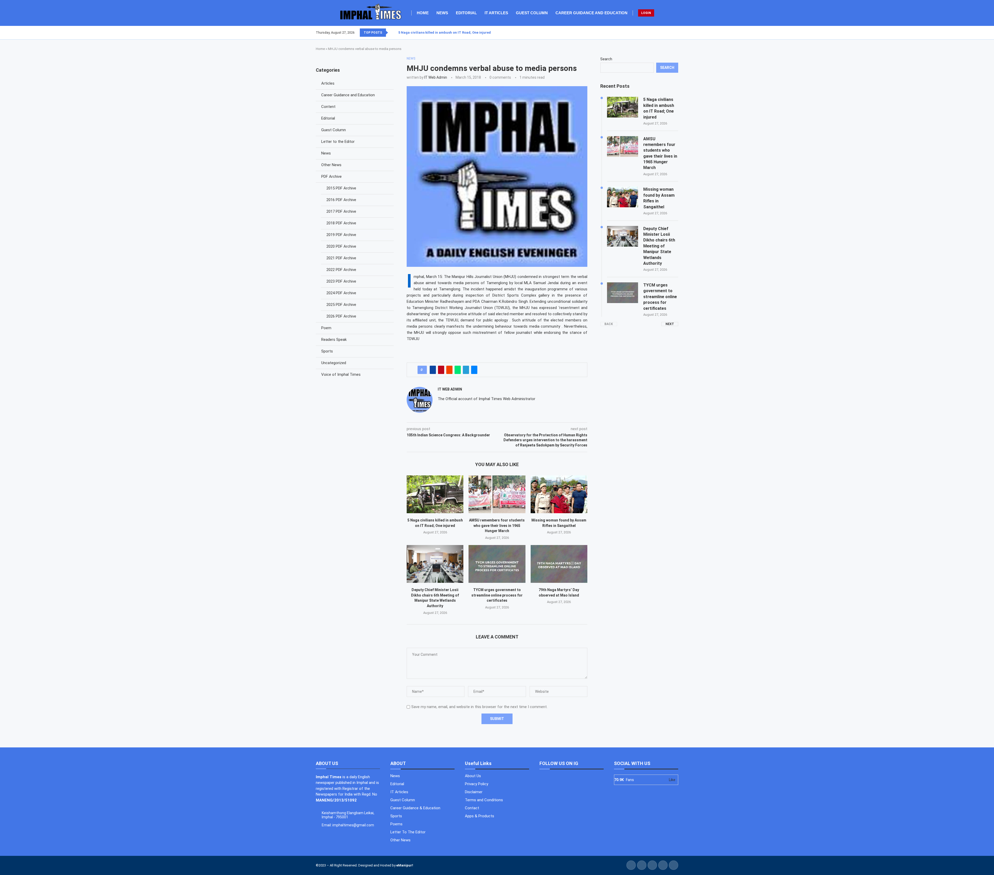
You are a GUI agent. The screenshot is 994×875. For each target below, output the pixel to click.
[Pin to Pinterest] (441, 370)
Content (328, 106)
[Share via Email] (474, 370)
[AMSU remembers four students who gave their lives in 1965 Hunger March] (497, 494)
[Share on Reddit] (449, 370)
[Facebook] (665, 32)
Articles (327, 83)
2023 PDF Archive (341, 281)
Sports (327, 351)
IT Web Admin (435, 77)
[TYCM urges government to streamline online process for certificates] (497, 564)
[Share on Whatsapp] (458, 370)
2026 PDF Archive (341, 316)
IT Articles (496, 13)
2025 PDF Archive (341, 304)
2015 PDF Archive (341, 188)
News (442, 13)
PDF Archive (331, 176)
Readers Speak (334, 339)
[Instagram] (671, 32)
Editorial (466, 13)
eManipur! (404, 865)
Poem (326, 328)
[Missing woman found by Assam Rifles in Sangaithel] (559, 494)
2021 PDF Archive (341, 258)
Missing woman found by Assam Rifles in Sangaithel (659, 198)
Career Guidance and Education (591, 13)
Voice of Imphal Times (341, 374)
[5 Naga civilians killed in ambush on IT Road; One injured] (435, 494)
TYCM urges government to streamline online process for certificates (497, 595)
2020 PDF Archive (341, 246)
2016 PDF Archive (341, 199)
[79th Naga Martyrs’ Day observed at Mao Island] (559, 564)
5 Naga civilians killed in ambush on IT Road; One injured (444, 32)
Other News (331, 165)
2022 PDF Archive (341, 269)
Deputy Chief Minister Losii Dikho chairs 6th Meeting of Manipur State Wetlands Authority (659, 246)
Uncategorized (333, 363)
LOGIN (646, 13)
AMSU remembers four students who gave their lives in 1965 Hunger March (497, 525)
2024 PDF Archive (341, 293)
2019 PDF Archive (341, 234)
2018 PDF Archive (341, 223)
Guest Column (532, 13)
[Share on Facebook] (433, 370)
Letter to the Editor (338, 141)
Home (423, 13)
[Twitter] (668, 32)
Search (606, 59)
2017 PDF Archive (341, 211)
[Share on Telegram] (466, 370)
